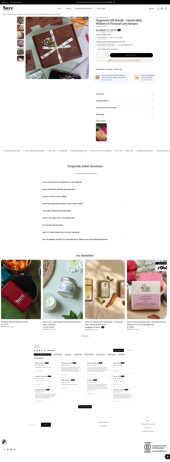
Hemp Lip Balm (101, 37)
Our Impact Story (16, 2)
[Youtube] (11, 449)
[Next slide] (167, 285)
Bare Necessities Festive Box (105, 45)
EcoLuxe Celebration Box (125, 45)
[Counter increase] (106, 55)
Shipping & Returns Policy (148, 424)
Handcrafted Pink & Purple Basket (107, 49)
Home (4, 14)
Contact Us (148, 427)
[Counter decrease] (98, 55)
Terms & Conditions (103, 422)
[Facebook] (4, 449)
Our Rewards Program (148, 431)
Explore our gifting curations (15, 14)
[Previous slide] (2, 285)
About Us (5, 2)
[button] (158, 8)
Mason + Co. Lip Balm (116, 37)
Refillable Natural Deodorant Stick (14, 322)
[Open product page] (21, 289)
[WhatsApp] (14, 449)
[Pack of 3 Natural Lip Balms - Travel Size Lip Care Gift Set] (136, 77)
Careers (148, 420)
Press (147, 417)
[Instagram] (7, 449)
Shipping (103, 31)
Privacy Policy (103, 426)
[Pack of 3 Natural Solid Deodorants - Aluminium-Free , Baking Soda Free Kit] (98, 77)
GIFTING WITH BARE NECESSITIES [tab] (85, 173)
